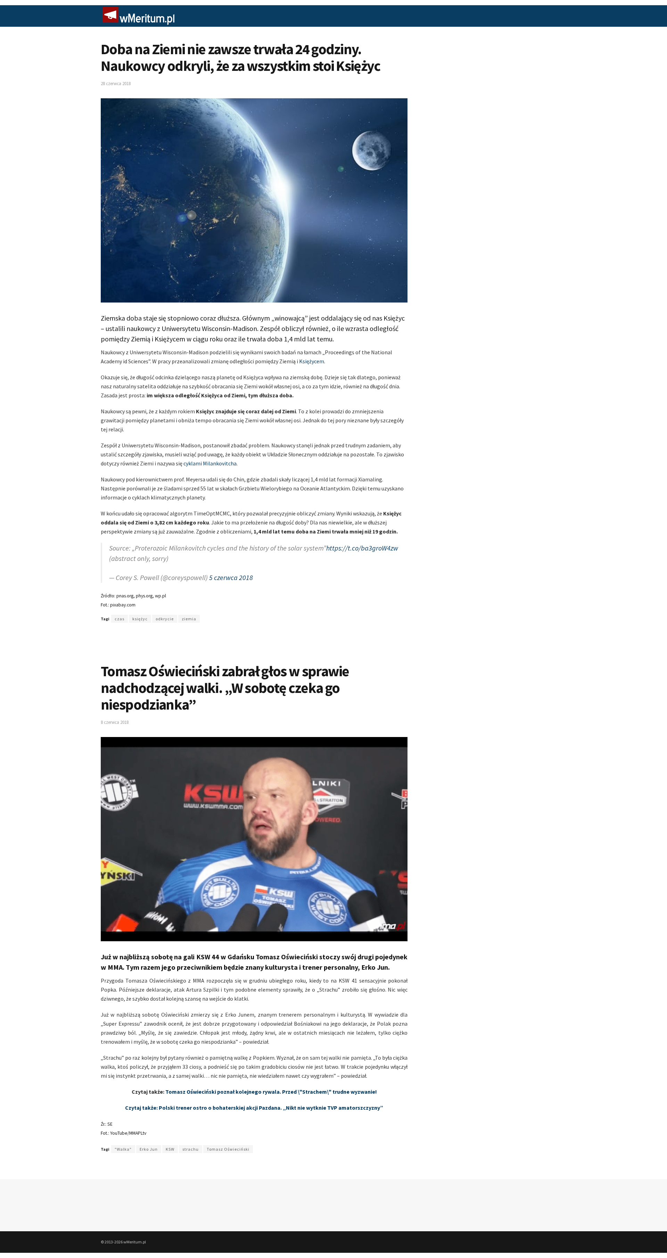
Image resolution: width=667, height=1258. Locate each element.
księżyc (140, 618)
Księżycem (311, 361)
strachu (190, 1149)
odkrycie (165, 618)
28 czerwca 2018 (116, 83)
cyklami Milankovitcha (210, 463)
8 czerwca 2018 (115, 722)
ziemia (189, 618)
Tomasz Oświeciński (228, 1149)
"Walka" (123, 1149)
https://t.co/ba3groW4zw (362, 548)
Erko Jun (149, 1149)
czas (119, 618)
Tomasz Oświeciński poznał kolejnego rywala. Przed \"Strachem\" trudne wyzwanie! (271, 1091)
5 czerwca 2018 (231, 577)
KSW (170, 1149)
